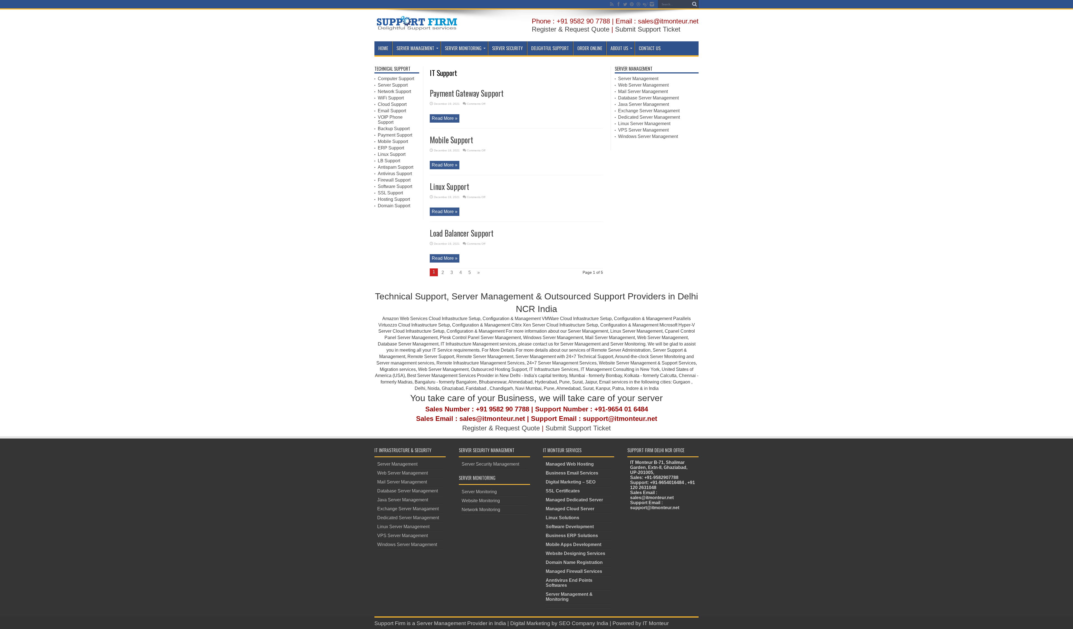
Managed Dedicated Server (574, 499)
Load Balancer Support (461, 233)
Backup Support (394, 128)
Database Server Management (648, 98)
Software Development (570, 526)
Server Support (393, 85)
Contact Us (650, 48)
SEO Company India (583, 623)
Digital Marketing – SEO (570, 482)
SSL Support (390, 192)
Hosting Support (394, 199)
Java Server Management (643, 104)
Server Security (507, 48)
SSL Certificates (563, 491)
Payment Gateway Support (467, 93)
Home (383, 48)
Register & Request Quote (570, 29)
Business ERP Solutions (572, 535)
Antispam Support (395, 167)
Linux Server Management (644, 123)
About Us (619, 48)
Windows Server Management (648, 136)
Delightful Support (550, 48)
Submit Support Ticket (647, 29)
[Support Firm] (416, 28)
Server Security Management (490, 464)
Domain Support (394, 205)
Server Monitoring (463, 48)
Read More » (444, 118)
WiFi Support (391, 98)
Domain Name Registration (574, 562)
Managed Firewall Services (574, 571)
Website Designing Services (575, 553)
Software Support (395, 186)
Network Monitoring (481, 509)
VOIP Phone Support (390, 120)
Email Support (392, 110)
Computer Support (396, 78)
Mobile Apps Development (573, 544)
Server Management (415, 48)
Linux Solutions (562, 517)
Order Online (589, 48)
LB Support (389, 160)
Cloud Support (392, 104)
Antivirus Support (395, 173)
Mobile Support (451, 140)
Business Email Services (572, 473)
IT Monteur (656, 623)
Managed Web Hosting (570, 464)
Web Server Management (643, 85)
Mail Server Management (643, 91)
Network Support (394, 91)
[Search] (694, 4)
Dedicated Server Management (649, 117)
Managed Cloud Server (570, 508)
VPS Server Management (643, 130)
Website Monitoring (481, 500)
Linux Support (449, 186)
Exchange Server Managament (649, 110)
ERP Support (391, 148)
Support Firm (389, 623)
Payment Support (395, 135)
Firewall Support (394, 180)
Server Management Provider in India (461, 623)
